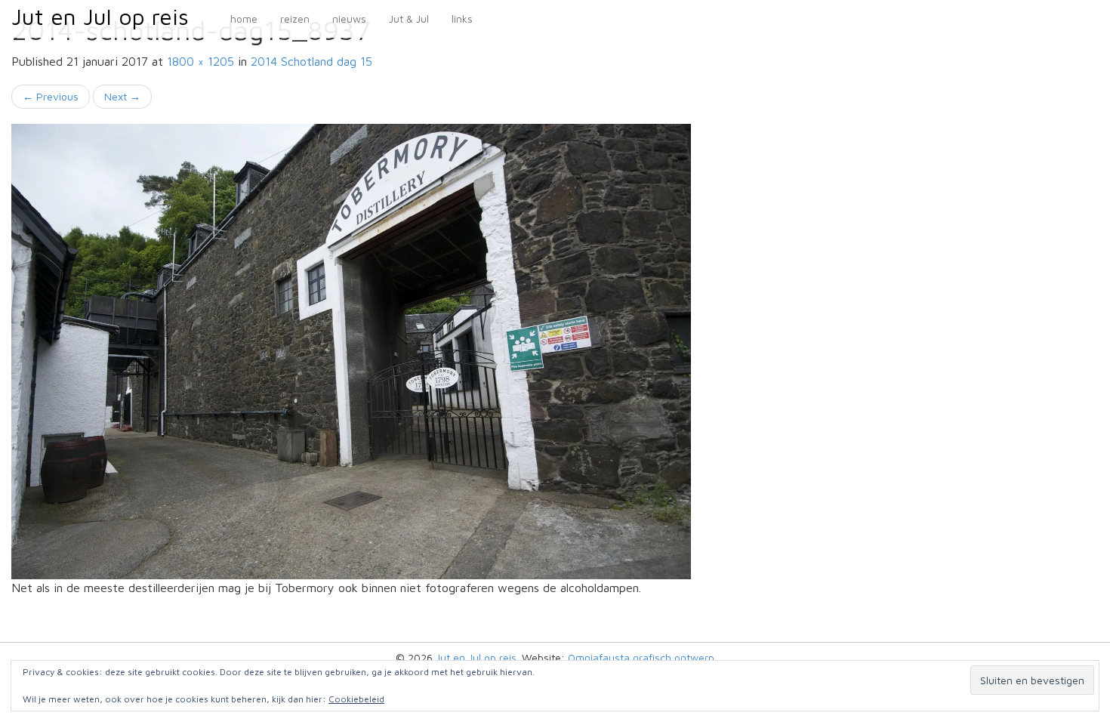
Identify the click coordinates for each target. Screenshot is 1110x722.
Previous (51, 96)
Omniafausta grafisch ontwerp (641, 657)
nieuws (349, 18)
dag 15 (311, 61)
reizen (295, 18)
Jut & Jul (409, 18)
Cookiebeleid (356, 699)
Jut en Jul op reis (100, 16)
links (462, 18)
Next (122, 96)
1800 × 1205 (200, 61)
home (243, 18)
